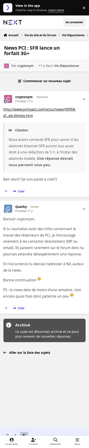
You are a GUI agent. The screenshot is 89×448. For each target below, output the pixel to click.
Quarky (21, 207)
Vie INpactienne (66, 66)
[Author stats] (84, 99)
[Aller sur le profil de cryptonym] (6, 66)
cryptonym (25, 66)
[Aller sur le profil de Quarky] (8, 209)
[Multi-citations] (6, 191)
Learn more (9, 8)
